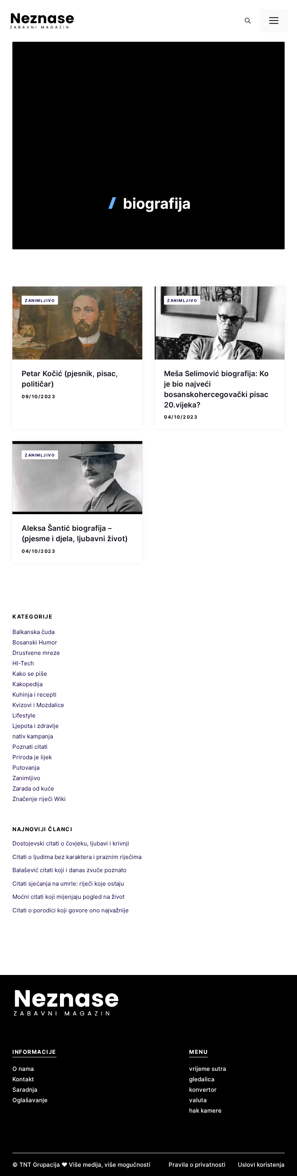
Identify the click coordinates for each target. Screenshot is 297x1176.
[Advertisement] (148, 137)
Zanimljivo (40, 300)
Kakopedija (27, 684)
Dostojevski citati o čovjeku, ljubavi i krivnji (70, 843)
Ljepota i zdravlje (35, 725)
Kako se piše (29, 673)
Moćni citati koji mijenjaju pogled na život (68, 896)
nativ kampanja (32, 736)
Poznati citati (30, 746)
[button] (248, 20)
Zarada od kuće (33, 788)
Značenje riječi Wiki (39, 799)
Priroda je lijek (32, 757)
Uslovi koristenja (261, 1164)
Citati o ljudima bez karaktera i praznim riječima (77, 857)
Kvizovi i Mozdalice (38, 705)
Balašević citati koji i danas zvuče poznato (69, 870)
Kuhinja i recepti (34, 694)
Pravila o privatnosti (197, 1164)
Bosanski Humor (34, 642)
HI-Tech (23, 663)
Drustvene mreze (36, 652)
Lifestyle (24, 715)
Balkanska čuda (33, 632)
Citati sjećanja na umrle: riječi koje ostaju (68, 883)
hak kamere (205, 1110)
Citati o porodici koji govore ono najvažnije (70, 910)
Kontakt (23, 1079)
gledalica (202, 1079)
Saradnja (25, 1089)
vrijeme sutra (207, 1068)
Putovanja (25, 767)
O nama (23, 1068)
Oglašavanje (30, 1100)
